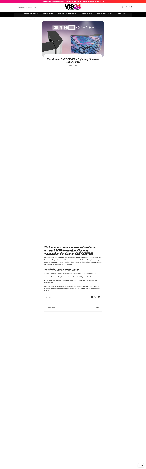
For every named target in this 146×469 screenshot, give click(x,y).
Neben (98, 308)
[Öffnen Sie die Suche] (15, 7)
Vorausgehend (50, 308)
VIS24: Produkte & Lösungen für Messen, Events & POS (33, 19)
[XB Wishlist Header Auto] (126, 7)
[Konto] (122, 7)
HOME (19, 14)
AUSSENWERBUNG (86, 14)
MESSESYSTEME (48, 14)
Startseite (16, 19)
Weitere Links (122, 14)
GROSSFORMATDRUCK (31, 14)
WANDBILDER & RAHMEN (104, 14)
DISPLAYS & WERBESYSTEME (67, 14)
